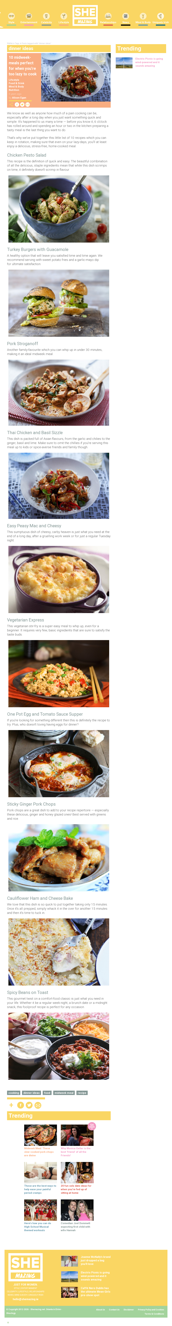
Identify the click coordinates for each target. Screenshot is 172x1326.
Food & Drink (16, 83)
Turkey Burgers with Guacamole (37, 249)
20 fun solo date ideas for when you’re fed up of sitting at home (76, 1189)
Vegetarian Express (25, 619)
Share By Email (27, 104)
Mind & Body (143, 22)
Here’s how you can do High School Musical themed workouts (37, 1227)
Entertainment (28, 22)
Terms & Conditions (154, 1314)
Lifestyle (64, 22)
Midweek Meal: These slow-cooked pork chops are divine (39, 1152)
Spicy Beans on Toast (27, 992)
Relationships (108, 22)
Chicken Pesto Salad (26, 155)
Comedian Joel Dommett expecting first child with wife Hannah (75, 1227)
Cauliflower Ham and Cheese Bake (40, 898)
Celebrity (46, 22)
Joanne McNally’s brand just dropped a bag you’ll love (96, 1260)
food (47, 1093)
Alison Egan (19, 97)
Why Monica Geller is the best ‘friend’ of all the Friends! (76, 1152)
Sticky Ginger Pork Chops (31, 804)
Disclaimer (129, 1310)
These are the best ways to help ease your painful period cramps (40, 1189)
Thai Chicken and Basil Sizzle (35, 432)
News (125, 22)
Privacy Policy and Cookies (151, 1310)
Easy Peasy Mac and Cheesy (34, 525)
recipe (82, 1093)
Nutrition (14, 89)
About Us (100, 1310)
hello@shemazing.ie (25, 1299)
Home (10, 43)
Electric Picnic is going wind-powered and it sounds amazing (149, 62)
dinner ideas (31, 1093)
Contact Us (114, 1310)
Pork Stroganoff (22, 343)
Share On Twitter (22, 104)
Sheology (10, 1313)
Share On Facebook (17, 104)
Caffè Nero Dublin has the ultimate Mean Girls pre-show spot (95, 1292)
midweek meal (64, 1093)
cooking (13, 1093)
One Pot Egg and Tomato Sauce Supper (45, 714)
